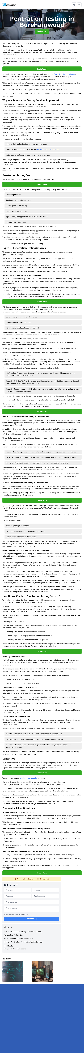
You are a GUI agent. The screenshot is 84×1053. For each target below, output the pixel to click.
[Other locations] (74, 4)
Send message (31, 919)
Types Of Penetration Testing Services (18, 938)
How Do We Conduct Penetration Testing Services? (23, 942)
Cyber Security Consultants (64, 74)
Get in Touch (42, 69)
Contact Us (8, 945)
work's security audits (28, 778)
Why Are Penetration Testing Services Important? (23, 931)
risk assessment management (48, 149)
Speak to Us (42, 500)
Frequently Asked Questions (15, 949)
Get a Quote (42, 184)
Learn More (42, 302)
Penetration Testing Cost (13, 935)
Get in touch (42, 31)
